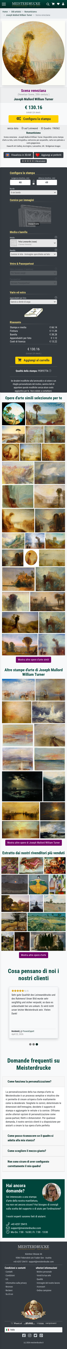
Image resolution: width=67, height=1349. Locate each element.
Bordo (12, 189)
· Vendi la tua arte (43, 1275)
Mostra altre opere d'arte (33, 955)
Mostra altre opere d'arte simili (33, 659)
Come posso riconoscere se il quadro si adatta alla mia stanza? (30, 1138)
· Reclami (8, 1290)
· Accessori (40, 1286)
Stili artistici (16, 11)
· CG (6, 1279)
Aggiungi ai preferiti (50, 154)
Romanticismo (30, 11)
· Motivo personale (44, 1271)
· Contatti (8, 1271)
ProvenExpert (28, 1031)
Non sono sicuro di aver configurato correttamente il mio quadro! (28, 1164)
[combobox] (33, 192)
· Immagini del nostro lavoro (48, 1283)
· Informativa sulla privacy (16, 1283)
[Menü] (4, 4)
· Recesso (9, 1286)
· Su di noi (9, 1294)
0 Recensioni (39, 161)
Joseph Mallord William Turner (19, 15)
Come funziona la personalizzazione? (29, 1081)
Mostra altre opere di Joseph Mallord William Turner (33, 842)
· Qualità (39, 1279)
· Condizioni (10, 1275)
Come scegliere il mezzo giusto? (27, 1151)
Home (5, 11)
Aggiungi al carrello (35, 360)
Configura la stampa (36, 119)
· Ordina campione (43, 1290)
